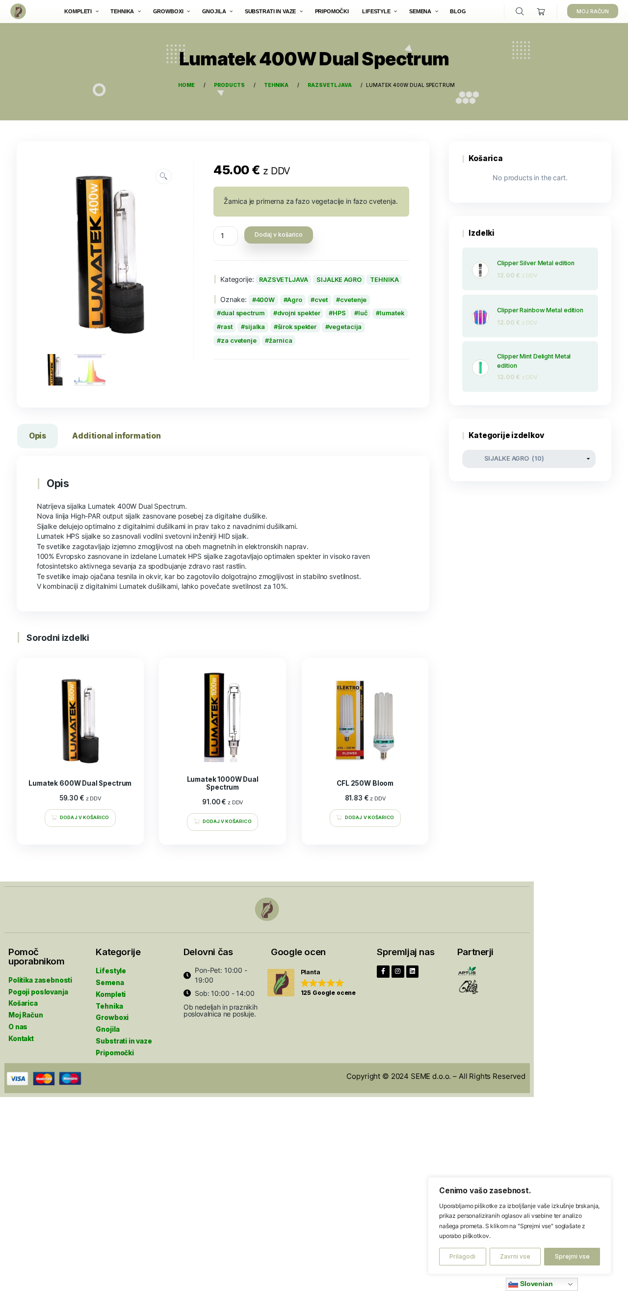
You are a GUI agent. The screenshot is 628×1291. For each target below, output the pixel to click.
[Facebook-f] (383, 971)
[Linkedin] (412, 971)
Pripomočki (115, 1053)
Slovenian (535, 1284)
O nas (17, 1027)
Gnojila (107, 1029)
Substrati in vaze (124, 1041)
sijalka (255, 326)
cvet (321, 299)
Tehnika (109, 1006)
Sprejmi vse (572, 1256)
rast (227, 326)
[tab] (37, 437)
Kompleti (111, 994)
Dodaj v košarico (279, 234)
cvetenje (353, 299)
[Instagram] (398, 971)
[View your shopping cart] (541, 11)
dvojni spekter (298, 313)
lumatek (392, 313)
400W (265, 299)
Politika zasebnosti (40, 980)
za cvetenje (239, 340)
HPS (339, 313)
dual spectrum (243, 313)
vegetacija (345, 326)
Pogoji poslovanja (38, 992)
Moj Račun (25, 1015)
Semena (110, 983)
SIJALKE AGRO (339, 279)
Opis (37, 435)
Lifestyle (111, 971)
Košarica (23, 1003)
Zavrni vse (515, 1256)
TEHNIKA (384, 279)
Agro (294, 299)
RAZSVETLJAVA (283, 279)
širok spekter (297, 326)
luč (362, 313)
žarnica (280, 340)
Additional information (116, 435)
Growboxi (112, 1017)
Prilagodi (462, 1256)
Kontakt (21, 1039)
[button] (312, 983)
